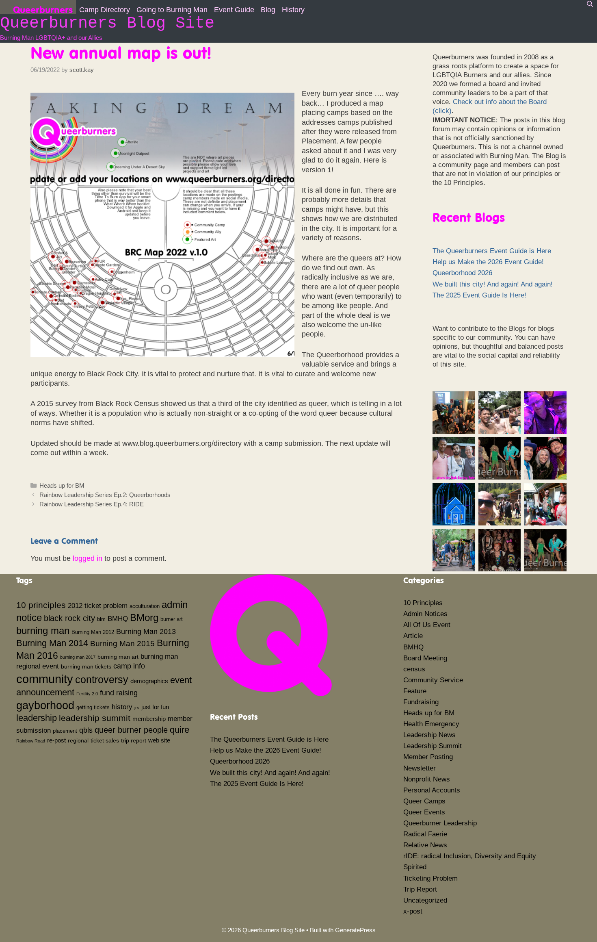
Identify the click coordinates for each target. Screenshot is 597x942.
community (44, 679)
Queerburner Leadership (440, 823)
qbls (86, 730)
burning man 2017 (77, 657)
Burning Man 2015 (122, 643)
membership (149, 718)
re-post (56, 740)
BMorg (144, 617)
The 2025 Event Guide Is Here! (479, 295)
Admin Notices (425, 614)
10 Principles (423, 603)
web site (159, 740)
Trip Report (420, 889)
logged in (87, 558)
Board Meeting (425, 658)
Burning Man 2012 (92, 632)
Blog (268, 10)
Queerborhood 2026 (462, 273)
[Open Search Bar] (590, 4)
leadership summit (94, 718)
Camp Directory (104, 10)
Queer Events (424, 812)
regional (78, 740)
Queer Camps (424, 801)
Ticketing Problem (430, 878)
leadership (36, 718)
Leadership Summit (432, 746)
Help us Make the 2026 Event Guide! (488, 262)
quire (179, 730)
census (414, 669)
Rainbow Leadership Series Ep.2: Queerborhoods (105, 494)
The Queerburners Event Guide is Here (492, 251)
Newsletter (419, 768)
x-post (412, 911)
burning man (42, 630)
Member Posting (428, 757)
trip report (133, 740)
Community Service (433, 680)
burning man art (117, 656)
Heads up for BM (61, 485)
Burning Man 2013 (146, 631)
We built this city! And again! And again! (493, 284)
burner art (171, 619)
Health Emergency (431, 724)
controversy (101, 679)
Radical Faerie (425, 834)
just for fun (155, 706)
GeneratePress (355, 930)
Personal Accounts (431, 790)
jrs (136, 707)
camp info (129, 666)
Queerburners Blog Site (107, 23)
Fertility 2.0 (87, 693)
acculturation (145, 606)
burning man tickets (86, 666)
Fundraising (421, 702)
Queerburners (43, 9)
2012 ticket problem (98, 605)
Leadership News (429, 735)
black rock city (69, 618)
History (293, 10)
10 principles (41, 605)
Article (413, 636)
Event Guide (234, 10)
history (122, 707)
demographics (149, 680)
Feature (414, 691)
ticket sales (105, 740)
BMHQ (118, 618)
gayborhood (45, 705)
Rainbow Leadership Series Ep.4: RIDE (91, 504)
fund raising (119, 693)
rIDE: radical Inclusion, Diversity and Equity (469, 856)
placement (65, 731)
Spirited (414, 867)
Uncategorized (425, 900)
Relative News (425, 845)
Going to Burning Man (172, 10)
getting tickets (93, 707)
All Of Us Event (426, 625)
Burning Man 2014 (52, 643)
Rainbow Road (30, 740)
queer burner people (131, 729)
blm (101, 619)
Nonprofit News (426, 779)
